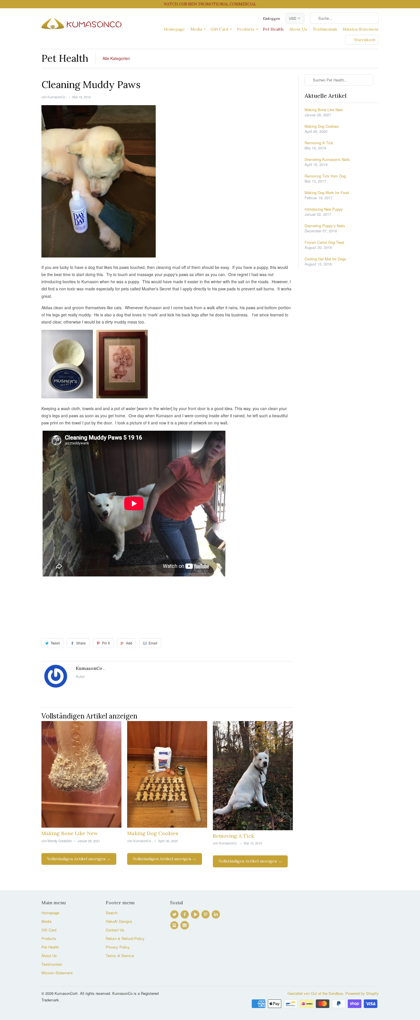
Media (198, 29)
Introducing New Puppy (324, 209)
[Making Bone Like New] (81, 826)
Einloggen (271, 18)
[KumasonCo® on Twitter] (175, 914)
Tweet (55, 642)
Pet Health (273, 29)
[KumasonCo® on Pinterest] (206, 914)
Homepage (174, 29)
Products (247, 29)
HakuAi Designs (119, 921)
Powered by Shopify (362, 993)
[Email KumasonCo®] (185, 925)
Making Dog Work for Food (327, 192)
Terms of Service (120, 955)
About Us (298, 29)
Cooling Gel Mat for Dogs (325, 259)
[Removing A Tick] (253, 828)
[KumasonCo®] (81, 22)
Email (153, 642)
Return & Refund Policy (125, 938)
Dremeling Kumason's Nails (327, 159)
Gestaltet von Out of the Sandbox (315, 993)
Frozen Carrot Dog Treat (324, 242)
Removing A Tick (233, 836)
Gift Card (221, 29)
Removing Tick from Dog (325, 176)
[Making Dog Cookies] (167, 826)
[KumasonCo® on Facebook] (185, 914)
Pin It (106, 642)
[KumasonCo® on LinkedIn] (216, 914)
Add (129, 642)
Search (111, 912)
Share (81, 642)
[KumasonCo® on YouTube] (196, 914)
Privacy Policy (118, 947)
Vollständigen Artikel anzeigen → (79, 858)
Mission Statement (361, 29)
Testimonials (325, 29)
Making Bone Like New (69, 833)
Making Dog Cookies (152, 833)
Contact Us (115, 930)
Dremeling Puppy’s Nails (325, 225)
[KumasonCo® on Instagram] (175, 925)
